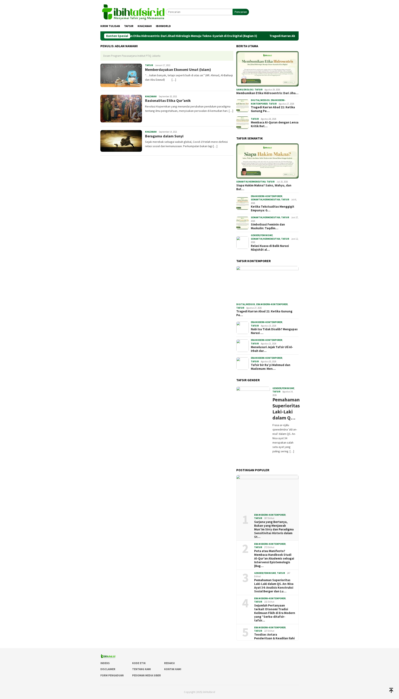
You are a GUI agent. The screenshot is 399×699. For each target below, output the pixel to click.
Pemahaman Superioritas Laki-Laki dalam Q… (284, 409)
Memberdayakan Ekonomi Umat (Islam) (178, 69)
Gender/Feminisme (262, 235)
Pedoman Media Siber (146, 675)
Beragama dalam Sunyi (164, 136)
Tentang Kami (141, 669)
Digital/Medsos (260, 100)
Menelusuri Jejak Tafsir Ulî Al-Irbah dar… (272, 349)
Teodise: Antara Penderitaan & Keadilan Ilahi (274, 636)
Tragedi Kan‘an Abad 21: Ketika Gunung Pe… (273, 109)
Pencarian (241, 12)
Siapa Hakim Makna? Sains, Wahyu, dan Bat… (263, 187)
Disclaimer (107, 669)
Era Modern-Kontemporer (266, 196)
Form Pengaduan (112, 675)
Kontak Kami (172, 669)
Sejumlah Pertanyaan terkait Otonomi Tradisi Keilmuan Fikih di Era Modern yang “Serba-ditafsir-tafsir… (274, 613)
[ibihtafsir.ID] (133, 12)
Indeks (105, 663)
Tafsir (149, 65)
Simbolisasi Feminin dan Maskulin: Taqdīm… (268, 226)
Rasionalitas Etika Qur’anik (168, 100)
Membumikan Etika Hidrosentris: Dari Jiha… (267, 93)
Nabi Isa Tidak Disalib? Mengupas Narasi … (274, 331)
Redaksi (169, 663)
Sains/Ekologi (245, 89)
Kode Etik (139, 663)
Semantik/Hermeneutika (251, 181)
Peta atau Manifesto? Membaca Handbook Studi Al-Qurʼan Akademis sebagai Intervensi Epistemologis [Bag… (274, 558)
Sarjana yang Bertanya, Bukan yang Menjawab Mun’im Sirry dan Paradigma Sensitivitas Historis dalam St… (274, 529)
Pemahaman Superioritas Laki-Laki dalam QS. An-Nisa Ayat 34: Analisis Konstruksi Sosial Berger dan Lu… (273, 585)
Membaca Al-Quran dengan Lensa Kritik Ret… (274, 124)
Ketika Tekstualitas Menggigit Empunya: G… (272, 208)
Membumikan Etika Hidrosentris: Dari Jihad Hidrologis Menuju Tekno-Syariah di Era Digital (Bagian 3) (166, 36)
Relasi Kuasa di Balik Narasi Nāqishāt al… (270, 247)
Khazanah (151, 96)
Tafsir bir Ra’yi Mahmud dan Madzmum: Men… (270, 367)
